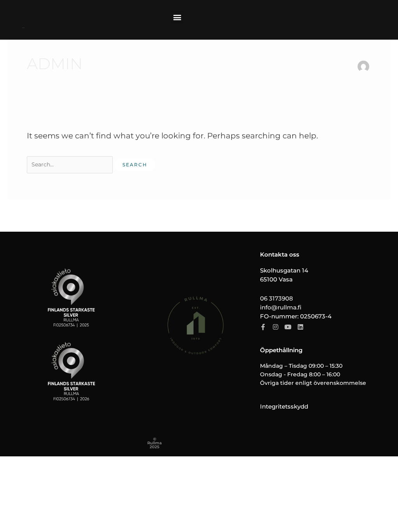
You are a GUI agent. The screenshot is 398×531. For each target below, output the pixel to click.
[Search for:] (71, 163)
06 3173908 (276, 298)
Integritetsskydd (284, 406)
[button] (177, 16)
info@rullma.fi (280, 307)
